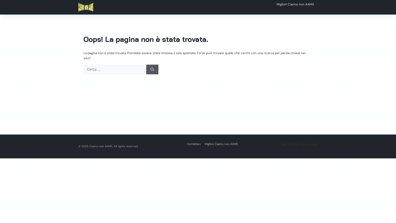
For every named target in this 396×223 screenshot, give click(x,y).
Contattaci (194, 144)
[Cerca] (152, 70)
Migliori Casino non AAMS (221, 144)
